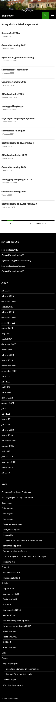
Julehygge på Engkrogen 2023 (16, 179)
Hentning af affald (11, 577)
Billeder (5, 583)
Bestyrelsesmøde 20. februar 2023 (19, 203)
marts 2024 (6, 339)
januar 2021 (7, 419)
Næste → (41, 223)
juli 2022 (5, 376)
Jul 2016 (7, 604)
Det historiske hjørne (13, 685)
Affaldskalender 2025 (12, 94)
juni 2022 (5, 381)
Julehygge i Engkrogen (12, 106)
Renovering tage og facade (15, 551)
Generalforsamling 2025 (13, 81)
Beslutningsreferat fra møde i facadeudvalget (25, 556)
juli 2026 (5, 290)
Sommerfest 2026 (10, 33)
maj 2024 (5, 333)
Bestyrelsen (6, 503)
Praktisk (5, 567)
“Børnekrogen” (9, 679)
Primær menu (52, 15)
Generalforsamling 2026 (13, 45)
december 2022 (8, 365)
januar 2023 (7, 360)
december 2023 (8, 344)
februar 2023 (7, 355)
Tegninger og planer (12, 545)
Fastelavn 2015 (10, 636)
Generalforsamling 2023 (13, 191)
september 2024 (9, 322)
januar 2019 (7, 456)
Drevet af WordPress (9, 698)
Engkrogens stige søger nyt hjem (17, 118)
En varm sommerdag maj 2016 (17, 626)
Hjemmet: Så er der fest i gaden (18, 674)
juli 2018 (5, 472)
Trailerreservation (11, 572)
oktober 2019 (7, 446)
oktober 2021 (7, 403)
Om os (4, 658)
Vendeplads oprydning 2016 (16, 620)
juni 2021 (5, 413)
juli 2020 (5, 424)
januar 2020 (7, 435)
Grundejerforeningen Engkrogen (16, 492)
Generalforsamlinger (12, 524)
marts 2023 (6, 349)
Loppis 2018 (8, 588)
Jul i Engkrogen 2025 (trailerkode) (17, 497)
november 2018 (8, 462)
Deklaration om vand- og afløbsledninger (23, 540)
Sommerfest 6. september (14, 69)
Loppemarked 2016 (12, 610)
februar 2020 (7, 430)
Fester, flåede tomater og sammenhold (22, 669)
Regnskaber (8, 519)
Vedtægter (8, 513)
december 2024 (8, 317)
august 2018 (7, 467)
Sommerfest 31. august (13, 130)
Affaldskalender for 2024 (14, 155)
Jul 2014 (7, 642)
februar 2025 (7, 312)
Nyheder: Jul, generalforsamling (17, 57)
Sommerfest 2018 (11, 594)
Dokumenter (7, 508)
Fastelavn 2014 (10, 647)
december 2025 (8, 301)
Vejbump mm (9, 561)
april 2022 (6, 392)
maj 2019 (5, 451)
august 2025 (7, 306)
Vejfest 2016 (9, 615)
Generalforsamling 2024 (13, 167)
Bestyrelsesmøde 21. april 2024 (17, 142)
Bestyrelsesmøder (11, 529)
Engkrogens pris (10, 663)
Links (3, 652)
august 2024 (7, 328)
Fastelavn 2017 (10, 599)
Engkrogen (7, 15)
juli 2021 (5, 408)
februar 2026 (7, 296)
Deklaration (8, 535)
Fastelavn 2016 (10, 631)
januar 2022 (7, 397)
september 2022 (9, 371)
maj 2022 (5, 387)
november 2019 (8, 440)
